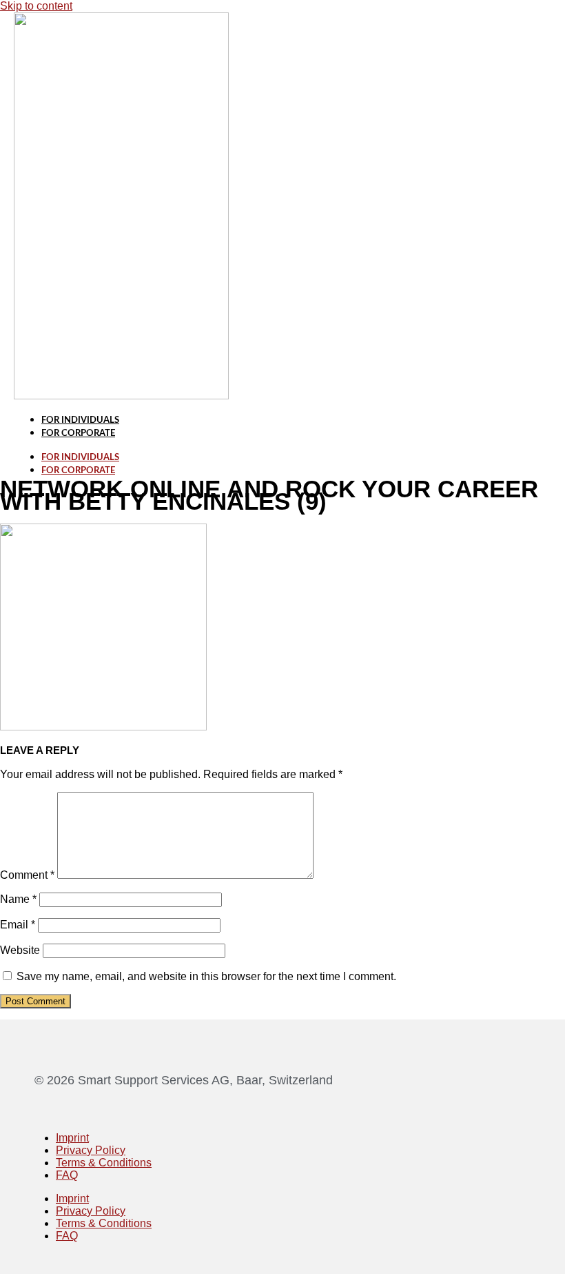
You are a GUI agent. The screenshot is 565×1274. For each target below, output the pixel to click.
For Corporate (78, 433)
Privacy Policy (90, 1150)
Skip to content (36, 6)
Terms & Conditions (104, 1162)
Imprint (72, 1138)
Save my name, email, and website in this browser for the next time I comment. (206, 976)
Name (18, 899)
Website (20, 950)
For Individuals (80, 420)
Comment (27, 875)
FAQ (67, 1175)
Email (17, 924)
